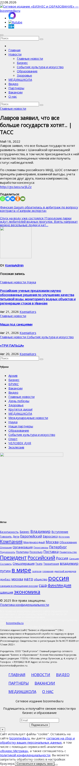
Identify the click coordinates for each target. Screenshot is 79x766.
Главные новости (30, 58)
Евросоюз (50, 536)
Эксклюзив (16, 447)
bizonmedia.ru (15, 623)
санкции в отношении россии (19, 586)
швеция (6, 592)
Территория (51, 564)
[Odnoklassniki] (17, 198)
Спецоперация (24, 563)
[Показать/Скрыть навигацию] (1, 35)
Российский (41, 557)
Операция (6, 547)
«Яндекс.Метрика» (14, 751)
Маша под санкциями (16, 324)
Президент (13, 557)
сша (43, 585)
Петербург (58, 546)
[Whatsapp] (2, 198)
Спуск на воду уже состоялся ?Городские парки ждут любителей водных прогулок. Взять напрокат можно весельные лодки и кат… (39, 221)
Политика (22, 552)
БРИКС (13, 384)
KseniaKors (28, 311)
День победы (18, 401)
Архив (12, 375)
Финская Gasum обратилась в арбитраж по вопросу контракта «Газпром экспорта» (39, 209)
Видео (13, 84)
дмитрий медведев (65, 571)
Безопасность (9, 532)
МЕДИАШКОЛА (20, 79)
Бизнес (22, 63)
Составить (6, 563)
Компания (11, 541)
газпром (37, 571)
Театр (39, 564)
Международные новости (28, 418)
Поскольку (36, 552)
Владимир (40, 531)
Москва (52, 541)
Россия (62, 558)
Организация (23, 547)
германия (48, 571)
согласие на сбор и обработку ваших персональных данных (37, 740)
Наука (31, 282)
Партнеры (16, 88)
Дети (16, 536)
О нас (12, 96)
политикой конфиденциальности (25, 755)
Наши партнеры (20, 426)
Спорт (12, 439)
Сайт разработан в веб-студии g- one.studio (27, 626)
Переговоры (40, 547)
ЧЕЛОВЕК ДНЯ (19, 443)
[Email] (22, 198)
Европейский (31, 536)
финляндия (59, 585)
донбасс (5, 579)
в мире (21, 570)
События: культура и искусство (40, 67)
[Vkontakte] (12, 198)
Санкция (74, 558)
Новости (14, 54)
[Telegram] (7, 198)
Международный (34, 542)
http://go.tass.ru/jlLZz (16, 187)
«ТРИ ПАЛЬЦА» (12, 345)
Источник (64, 536)
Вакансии (15, 92)
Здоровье (24, 75)
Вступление (59, 532)
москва (17, 579)
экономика (27, 591)
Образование (27, 71)
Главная (14, 50)
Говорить (6, 536)
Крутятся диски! (20, 409)
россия (58, 578)
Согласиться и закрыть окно (35, 763)
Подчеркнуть (7, 552)
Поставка (51, 551)
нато (28, 578)
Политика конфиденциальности (24, 605)
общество (40, 579)
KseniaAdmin (14, 265)
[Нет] (56, 764)
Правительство (68, 552)
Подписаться (39, 725)
